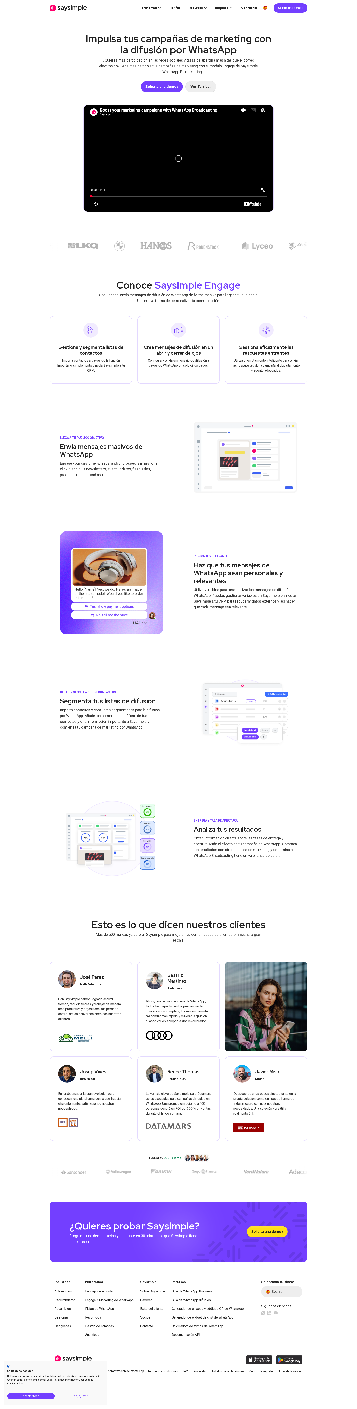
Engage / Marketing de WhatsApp (109, 1300)
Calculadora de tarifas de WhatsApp (197, 1326)
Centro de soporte (261, 1371)
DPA (186, 1371)
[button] (150, 8)
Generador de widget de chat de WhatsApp (202, 1317)
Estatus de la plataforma (228, 1371)
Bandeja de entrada (99, 1291)
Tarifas (175, 8)
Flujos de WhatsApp (99, 1309)
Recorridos (93, 1317)
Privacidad (200, 1371)
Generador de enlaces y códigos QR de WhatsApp (208, 1309)
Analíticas (92, 1335)
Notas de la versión (290, 1371)
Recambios (63, 1309)
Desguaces (63, 1326)
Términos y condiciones (163, 1371)
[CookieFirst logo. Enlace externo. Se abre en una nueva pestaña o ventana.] (8, 1366)
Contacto (146, 1326)
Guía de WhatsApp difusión (191, 1300)
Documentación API (186, 1335)
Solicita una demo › (290, 8)
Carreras (146, 1300)
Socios (145, 1317)
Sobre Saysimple (152, 1291)
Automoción (63, 1291)
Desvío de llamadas (99, 1326)
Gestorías (62, 1317)
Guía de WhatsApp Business (192, 1291)
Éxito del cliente (151, 1309)
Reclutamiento (65, 1300)
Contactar (249, 8)
